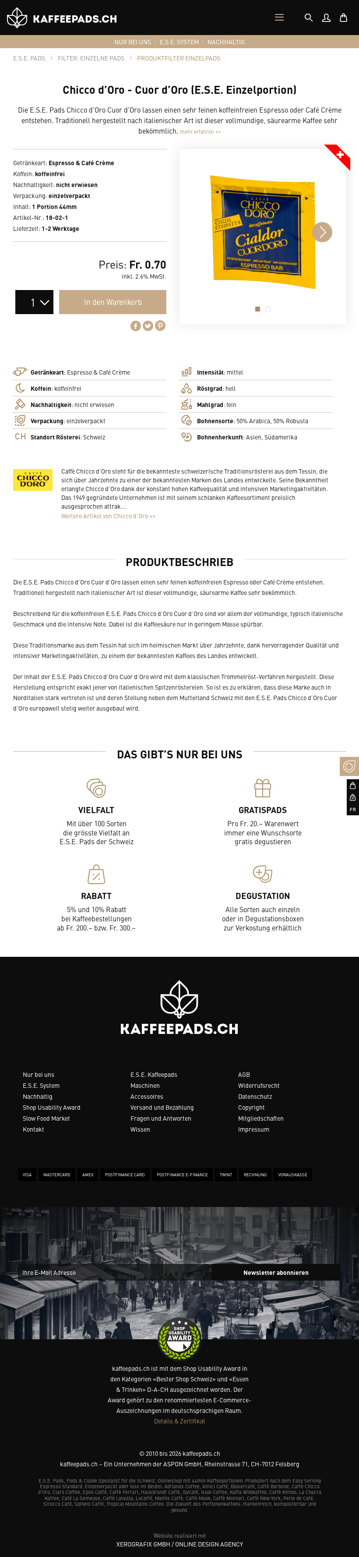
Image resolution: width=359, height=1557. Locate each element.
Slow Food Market (46, 1118)
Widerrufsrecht (259, 1085)
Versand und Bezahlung (162, 1107)
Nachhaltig (38, 1096)
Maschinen (145, 1085)
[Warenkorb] (343, 17)
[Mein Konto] (326, 17)
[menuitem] (326, 17)
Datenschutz (255, 1096)
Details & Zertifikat (179, 1420)
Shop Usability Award (52, 1107)
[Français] (349, 809)
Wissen (140, 1129)
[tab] (308, 17)
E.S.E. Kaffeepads (153, 1074)
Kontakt (33, 1129)
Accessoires (146, 1096)
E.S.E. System (41, 1085)
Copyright (251, 1107)
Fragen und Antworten (160, 1118)
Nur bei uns (38, 1074)
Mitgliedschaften (261, 1118)
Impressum (253, 1129)
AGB (244, 1074)
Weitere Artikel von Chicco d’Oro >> (108, 515)
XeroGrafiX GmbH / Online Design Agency (179, 1543)
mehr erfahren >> (200, 131)
